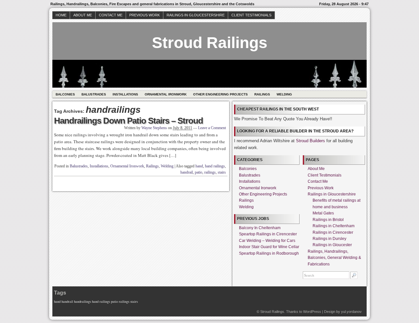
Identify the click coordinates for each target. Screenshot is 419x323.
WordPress (312, 312)
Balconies (65, 94)
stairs (222, 172)
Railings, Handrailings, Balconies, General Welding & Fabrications (334, 257)
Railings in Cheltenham (334, 226)
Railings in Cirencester (333, 232)
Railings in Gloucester (332, 245)
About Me (82, 15)
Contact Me (110, 15)
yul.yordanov (351, 312)
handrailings (82, 301)
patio (198, 172)
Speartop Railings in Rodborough (269, 253)
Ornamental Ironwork (166, 94)
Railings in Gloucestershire (196, 15)
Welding (284, 94)
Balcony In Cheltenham (260, 228)
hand (199, 166)
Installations (125, 94)
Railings (262, 94)
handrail (186, 172)
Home (61, 15)
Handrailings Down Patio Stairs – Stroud (128, 121)
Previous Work (144, 15)
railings (210, 172)
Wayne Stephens (154, 128)
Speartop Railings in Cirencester (268, 234)
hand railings (215, 166)
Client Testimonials (251, 15)
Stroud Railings (209, 42)
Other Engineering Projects (220, 94)
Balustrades (94, 94)
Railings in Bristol (328, 219)
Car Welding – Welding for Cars (267, 240)
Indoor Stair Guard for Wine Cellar (269, 247)
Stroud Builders (310, 140)
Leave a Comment (212, 128)
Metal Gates (323, 213)
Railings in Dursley (329, 238)
